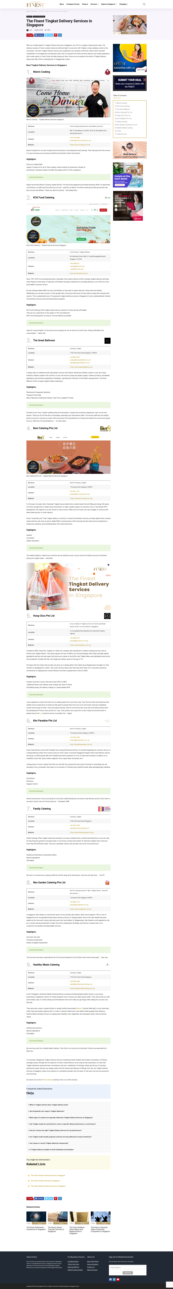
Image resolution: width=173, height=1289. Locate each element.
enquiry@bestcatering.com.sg (80, 494)
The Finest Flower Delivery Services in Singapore (48, 1175)
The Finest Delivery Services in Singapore (45, 1181)
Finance (85, 4)
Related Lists (122, 134)
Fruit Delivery (48, 1080)
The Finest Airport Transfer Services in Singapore (56, 1229)
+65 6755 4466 (75, 138)
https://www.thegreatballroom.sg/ (81, 367)
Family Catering (121, 122)
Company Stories (72, 4)
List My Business (73, 1261)
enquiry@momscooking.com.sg (80, 140)
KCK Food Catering (123, 106)
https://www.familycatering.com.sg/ (82, 832)
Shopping (122, 4)
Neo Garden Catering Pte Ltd (126, 125)
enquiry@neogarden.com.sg (79, 905)
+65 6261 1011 (75, 491)
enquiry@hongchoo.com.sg (79, 641)
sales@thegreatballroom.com (80, 363)
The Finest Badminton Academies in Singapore (36, 1228)
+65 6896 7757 (75, 902)
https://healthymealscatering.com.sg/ (82, 988)
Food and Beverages (39, 16)
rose (30, 30)
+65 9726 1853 (75, 825)
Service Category (92, 1264)
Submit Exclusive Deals (75, 1270)
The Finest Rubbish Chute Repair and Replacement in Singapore (76, 1230)
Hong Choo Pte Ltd (123, 115)
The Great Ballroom (123, 109)
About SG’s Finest (93, 1261)
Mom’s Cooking (121, 103)
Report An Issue (92, 1270)
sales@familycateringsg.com (79, 828)
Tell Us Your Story (73, 1264)
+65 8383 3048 (75, 981)
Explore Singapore (108, 4)
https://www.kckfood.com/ (79, 273)
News (62, 4)
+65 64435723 (74, 263)
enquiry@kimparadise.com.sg (79, 740)
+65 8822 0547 (75, 357)
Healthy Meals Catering (124, 128)
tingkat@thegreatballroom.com (80, 360)
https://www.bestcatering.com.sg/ (81, 498)
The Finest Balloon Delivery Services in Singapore (48, 1186)
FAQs (119, 131)
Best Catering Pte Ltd (124, 112)
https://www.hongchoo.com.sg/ (80, 645)
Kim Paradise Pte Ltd (124, 118)
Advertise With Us (73, 1267)
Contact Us (91, 1267)
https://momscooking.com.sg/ (80, 145)
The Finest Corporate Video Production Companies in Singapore (100, 1229)
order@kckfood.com (77, 269)
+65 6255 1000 (75, 737)
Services (94, 4)
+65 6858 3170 (75, 638)
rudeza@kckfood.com (77, 266)
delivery (79, 1008)
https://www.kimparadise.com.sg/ (81, 744)
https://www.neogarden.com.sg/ (80, 909)
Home (28, 11)
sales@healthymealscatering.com (81, 984)
